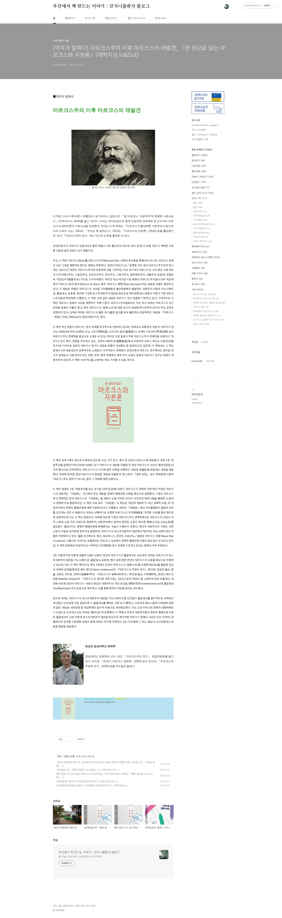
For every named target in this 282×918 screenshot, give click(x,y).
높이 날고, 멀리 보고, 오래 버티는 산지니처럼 (79, 856)
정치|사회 (200, 211)
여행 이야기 (200, 273)
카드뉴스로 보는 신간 (204, 294)
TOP (226, 907)
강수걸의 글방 (201, 187)
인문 (197, 207)
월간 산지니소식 (136, 18)
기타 (59, 756)
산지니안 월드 (201, 306)
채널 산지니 (111, 18)
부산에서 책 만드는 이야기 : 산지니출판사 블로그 (101, 6)
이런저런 (199, 165)
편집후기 (198, 160)
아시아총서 (200, 219)
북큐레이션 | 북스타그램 (206, 298)
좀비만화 (199, 171)
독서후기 (198, 284)
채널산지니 (199, 251)
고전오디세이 (200, 236)
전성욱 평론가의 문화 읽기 (207, 315)
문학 (197, 202)
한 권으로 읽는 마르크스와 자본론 (98, 699)
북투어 (197, 278)
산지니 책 (90, 18)
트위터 (209, 379)
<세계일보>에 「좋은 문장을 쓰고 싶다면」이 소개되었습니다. (86, 769)
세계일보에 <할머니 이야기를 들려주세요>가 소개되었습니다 (85, 781)
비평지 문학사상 (202, 241)
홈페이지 (70, 18)
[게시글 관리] (69, 739)
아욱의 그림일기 (202, 176)
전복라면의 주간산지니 (206, 311)
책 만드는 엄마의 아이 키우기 (208, 319)
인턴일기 (199, 182)
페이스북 (194, 379)
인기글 (204, 341)
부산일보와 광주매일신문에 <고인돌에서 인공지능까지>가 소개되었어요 (90, 785)
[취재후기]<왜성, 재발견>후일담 (209, 302)
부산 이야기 (200, 262)
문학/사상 (160, 18)
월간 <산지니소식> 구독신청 (204, 134)
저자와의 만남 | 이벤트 (206, 257)
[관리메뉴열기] (276, 5)
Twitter (210, 361)
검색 (219, 6)
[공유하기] (65, 739)
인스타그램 (202, 379)
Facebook (197, 361)
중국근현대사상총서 (204, 224)
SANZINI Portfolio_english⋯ (205, 125)
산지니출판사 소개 (200, 139)
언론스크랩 (69, 756)
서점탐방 (198, 268)
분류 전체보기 (202, 149)
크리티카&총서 (202, 228)
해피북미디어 (200, 246)
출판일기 (200, 155)
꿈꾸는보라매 (201, 232)
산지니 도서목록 (199, 129)
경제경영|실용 (201, 215)
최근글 (195, 341)
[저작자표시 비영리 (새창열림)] (90, 739)
